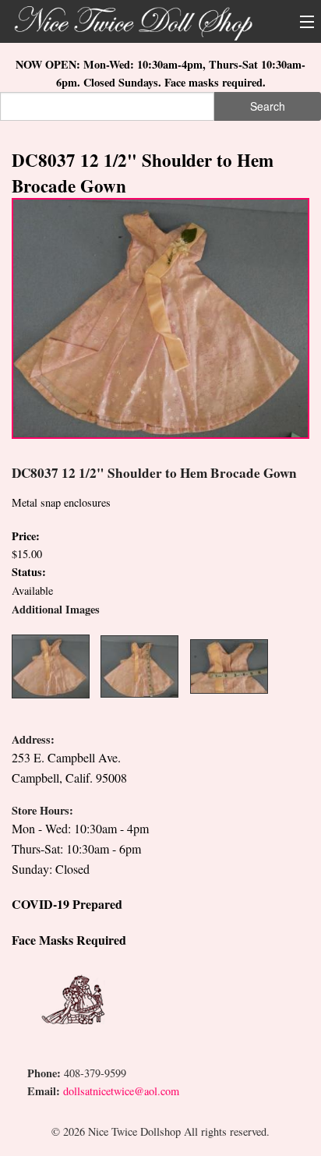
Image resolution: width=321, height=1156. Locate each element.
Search (267, 106)
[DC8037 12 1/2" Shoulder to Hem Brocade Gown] (160, 316)
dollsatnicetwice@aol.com (121, 1091)
